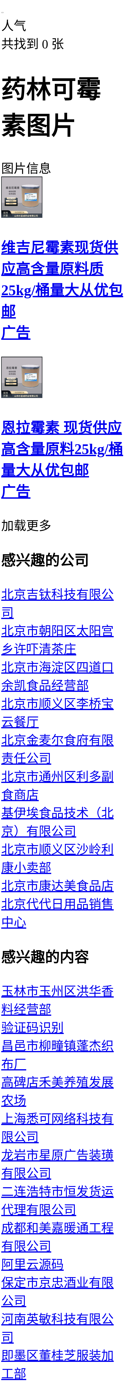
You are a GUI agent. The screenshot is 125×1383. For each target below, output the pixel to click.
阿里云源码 (32, 1265)
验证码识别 (32, 1028)
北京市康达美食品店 (57, 886)
